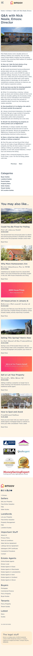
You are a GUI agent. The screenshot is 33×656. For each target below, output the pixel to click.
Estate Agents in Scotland (9, 577)
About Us (4, 535)
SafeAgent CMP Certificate (9, 548)
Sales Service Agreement (8, 543)
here (5, 158)
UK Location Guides (7, 190)
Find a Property (6, 593)
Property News (6, 183)
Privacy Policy (5, 538)
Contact (3, 554)
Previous (14, 164)
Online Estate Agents (7, 561)
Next (20, 164)
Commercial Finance (7, 591)
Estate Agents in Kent (8, 574)
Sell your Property (6, 501)
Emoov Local (5, 564)
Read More (4, 242)
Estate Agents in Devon (8, 580)
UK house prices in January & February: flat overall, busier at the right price (15, 304)
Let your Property (6, 517)
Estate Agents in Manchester (10, 569)
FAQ (2, 507)
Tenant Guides (5, 188)
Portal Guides (5, 181)
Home (3, 11)
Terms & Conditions (7, 540)
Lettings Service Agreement (9, 546)
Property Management (8, 522)
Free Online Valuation (7, 504)
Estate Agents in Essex (8, 566)
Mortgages (4, 588)
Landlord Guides (6, 179)
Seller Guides (5, 186)
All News (9, 11)
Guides (3, 617)
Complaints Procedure (8, 551)
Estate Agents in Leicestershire (10, 572)
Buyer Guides (5, 177)
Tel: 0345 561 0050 (6, 624)
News (2, 614)
